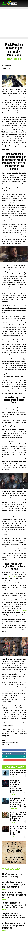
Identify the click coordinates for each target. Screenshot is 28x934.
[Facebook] (3, 72)
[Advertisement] (14, 23)
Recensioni (17, 59)
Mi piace (23, 750)
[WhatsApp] (13, 72)
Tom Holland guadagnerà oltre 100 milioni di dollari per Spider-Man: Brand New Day (13, 925)
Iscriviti (23, 760)
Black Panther (9, 740)
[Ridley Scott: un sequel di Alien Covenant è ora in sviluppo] (5, 773)
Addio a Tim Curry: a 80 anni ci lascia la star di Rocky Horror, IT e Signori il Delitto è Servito (18, 830)
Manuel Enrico (7, 62)
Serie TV (13, 822)
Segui (24, 753)
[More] (17, 72)
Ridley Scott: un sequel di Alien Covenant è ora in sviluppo (18, 772)
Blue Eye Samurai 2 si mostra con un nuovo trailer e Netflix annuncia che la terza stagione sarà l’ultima (18, 802)
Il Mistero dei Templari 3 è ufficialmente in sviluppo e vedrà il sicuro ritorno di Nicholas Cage (14, 905)
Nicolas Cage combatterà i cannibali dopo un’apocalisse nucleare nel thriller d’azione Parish (14, 915)
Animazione (14, 808)
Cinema (12, 776)
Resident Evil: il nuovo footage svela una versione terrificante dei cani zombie (14, 894)
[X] (6, 72)
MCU (17, 742)
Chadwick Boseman (19, 740)
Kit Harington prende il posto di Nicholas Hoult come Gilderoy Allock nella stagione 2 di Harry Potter (18, 816)
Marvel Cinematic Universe (8, 742)
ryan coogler (5, 744)
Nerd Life (13, 794)
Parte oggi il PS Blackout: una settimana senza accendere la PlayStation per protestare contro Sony (16, 786)
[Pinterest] (10, 72)
